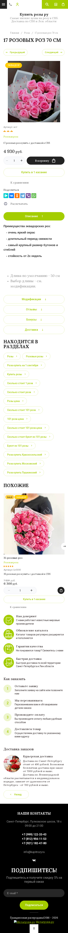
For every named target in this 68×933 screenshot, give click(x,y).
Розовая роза (10, 136)
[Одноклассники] (17, 195)
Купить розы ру (34, 14)
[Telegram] (22, 195)
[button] (10, 4)
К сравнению (19, 182)
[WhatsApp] (33, 195)
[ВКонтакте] (11, 195)
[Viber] (28, 195)
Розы (27, 33)
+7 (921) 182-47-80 (34, 843)
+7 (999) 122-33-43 (34, 834)
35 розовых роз (13, 557)
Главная (14, 33)
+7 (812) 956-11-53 (34, 839)
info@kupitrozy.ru (34, 852)
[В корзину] (61, 590)
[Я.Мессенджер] (5, 195)
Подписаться (34, 905)
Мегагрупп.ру (45, 922)
